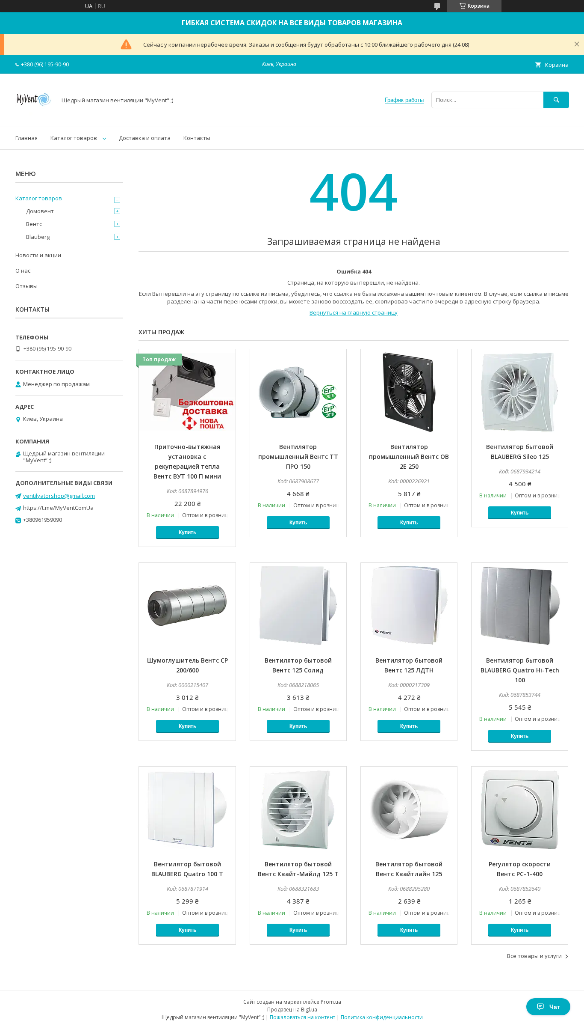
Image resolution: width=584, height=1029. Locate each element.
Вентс (34, 224)
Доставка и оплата (145, 138)
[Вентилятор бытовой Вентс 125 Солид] (298, 605)
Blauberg (38, 237)
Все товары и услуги (534, 956)
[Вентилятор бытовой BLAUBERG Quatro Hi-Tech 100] (520, 605)
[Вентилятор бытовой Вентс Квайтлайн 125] (409, 809)
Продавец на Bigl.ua (292, 1009)
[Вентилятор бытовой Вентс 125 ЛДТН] (409, 605)
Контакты (196, 138)
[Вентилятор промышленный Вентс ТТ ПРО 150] (298, 392)
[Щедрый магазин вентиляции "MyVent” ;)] (33, 115)
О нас (22, 270)
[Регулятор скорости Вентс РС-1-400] (520, 809)
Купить (187, 532)
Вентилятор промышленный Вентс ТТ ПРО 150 (298, 456)
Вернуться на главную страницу (354, 312)
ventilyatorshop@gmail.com (59, 495)
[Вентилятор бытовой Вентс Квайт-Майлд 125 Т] (298, 809)
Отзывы (26, 286)
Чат (554, 1006)
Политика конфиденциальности (382, 1017)
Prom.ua (331, 1001)
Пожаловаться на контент (302, 1017)
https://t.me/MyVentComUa (58, 507)
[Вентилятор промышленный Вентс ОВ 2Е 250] (409, 392)
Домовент (40, 211)
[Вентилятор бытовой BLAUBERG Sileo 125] (520, 392)
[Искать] (556, 100)
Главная (26, 138)
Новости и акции (38, 255)
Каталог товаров (73, 138)
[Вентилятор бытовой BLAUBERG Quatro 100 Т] (187, 809)
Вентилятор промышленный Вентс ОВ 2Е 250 (409, 456)
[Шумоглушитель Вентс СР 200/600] (187, 605)
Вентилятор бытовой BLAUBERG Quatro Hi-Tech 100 (520, 670)
